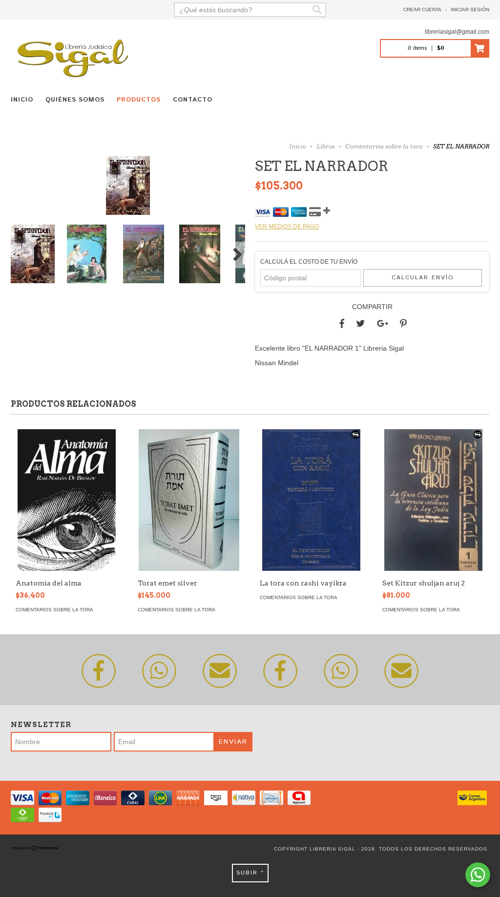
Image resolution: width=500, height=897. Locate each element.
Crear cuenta (422, 9)
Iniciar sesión (470, 9)
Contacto (192, 99)
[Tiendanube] (35, 849)
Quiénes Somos (74, 99)
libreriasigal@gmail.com (457, 31)
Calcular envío (423, 277)
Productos (139, 99)
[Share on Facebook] (341, 324)
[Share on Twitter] (360, 324)
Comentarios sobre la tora (384, 146)
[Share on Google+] (382, 324)
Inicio (22, 99)
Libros (325, 146)
